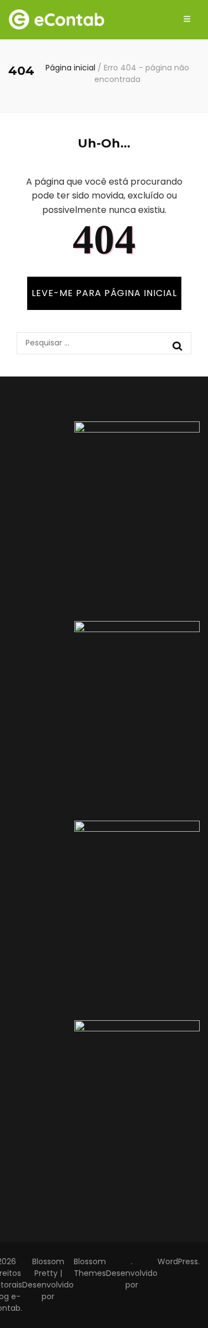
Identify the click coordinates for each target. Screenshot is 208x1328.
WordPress (178, 1261)
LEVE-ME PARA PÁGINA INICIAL (104, 293)
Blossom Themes (90, 1267)
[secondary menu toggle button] (187, 19)
